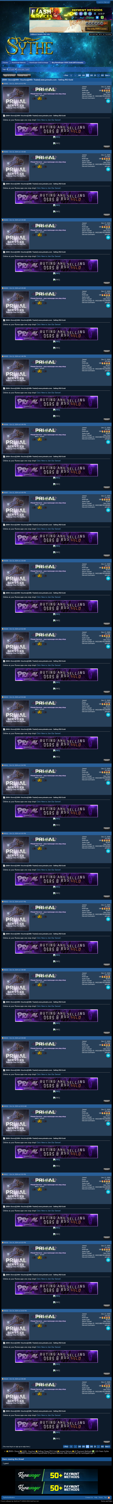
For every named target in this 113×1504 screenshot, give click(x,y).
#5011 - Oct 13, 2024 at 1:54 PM (15, 765)
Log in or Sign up (103, 2)
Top (105, 1497)
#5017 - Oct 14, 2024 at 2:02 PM (15, 1174)
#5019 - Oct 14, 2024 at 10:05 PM (15, 1311)
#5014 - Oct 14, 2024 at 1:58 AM (15, 970)
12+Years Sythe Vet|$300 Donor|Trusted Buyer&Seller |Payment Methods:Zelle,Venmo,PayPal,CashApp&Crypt (63, 1452)
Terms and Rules (106, 1501)
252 (91, 75)
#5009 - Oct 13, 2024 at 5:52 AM (15, 629)
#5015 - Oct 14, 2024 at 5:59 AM (15, 1038)
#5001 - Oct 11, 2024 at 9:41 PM (15, 83)
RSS (109, 1498)
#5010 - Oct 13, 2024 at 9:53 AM (15, 697)
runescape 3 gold (23, 69)
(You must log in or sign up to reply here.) (16, 1446)
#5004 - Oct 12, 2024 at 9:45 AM (15, 288)
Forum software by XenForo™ (20, 1501)
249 (79, 75)
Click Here (106, 94)
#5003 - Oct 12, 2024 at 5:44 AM (15, 220)
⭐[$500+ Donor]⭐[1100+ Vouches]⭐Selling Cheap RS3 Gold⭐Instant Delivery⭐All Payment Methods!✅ (50, 1451)
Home (101, 1497)
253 (95, 75)
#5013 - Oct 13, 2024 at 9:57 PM (15, 901)
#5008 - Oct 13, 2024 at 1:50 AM (15, 561)
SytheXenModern (9, 1497)
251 (87, 75)
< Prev (66, 75)
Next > (107, 75)
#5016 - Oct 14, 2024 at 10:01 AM (15, 1106)
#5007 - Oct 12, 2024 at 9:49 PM (15, 492)
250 (83, 75)
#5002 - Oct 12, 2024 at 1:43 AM (15, 152)
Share (107, 147)
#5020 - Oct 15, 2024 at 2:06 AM (15, 1379)
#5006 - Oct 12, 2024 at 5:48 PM (15, 424)
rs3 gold (11, 69)
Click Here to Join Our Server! (49, 120)
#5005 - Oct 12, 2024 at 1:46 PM (15, 356)
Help (95, 1497)
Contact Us (89, 1497)
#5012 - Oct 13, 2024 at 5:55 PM (15, 833)
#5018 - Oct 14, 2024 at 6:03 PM (15, 1242)
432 (102, 75)
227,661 (107, 88)
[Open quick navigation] (110, 62)
